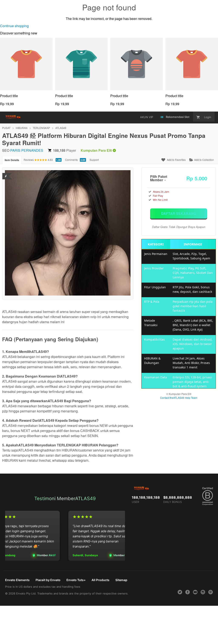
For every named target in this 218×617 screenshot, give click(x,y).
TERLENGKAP (41, 128)
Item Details (12, 160)
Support (94, 159)
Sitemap (121, 580)
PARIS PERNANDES (26, 150)
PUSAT (6, 128)
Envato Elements (17, 580)
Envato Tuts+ (76, 580)
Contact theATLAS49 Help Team (178, 397)
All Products (100, 580)
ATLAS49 (60, 128)
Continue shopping (14, 25)
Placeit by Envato (48, 580)
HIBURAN (21, 128)
